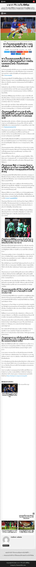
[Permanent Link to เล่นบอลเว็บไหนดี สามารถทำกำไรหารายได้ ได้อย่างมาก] (10, 525)
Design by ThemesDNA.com (18, 565)
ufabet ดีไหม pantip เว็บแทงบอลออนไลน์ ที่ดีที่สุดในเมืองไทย (9, 395)
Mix (24, 54)
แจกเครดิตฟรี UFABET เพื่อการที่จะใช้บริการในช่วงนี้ (26, 531)
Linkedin (19, 54)
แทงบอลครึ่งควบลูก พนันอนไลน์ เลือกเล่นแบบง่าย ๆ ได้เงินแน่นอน (26, 517)
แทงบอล (22, 49)
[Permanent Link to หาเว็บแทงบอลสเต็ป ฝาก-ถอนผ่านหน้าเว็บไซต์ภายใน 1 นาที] (18, 28)
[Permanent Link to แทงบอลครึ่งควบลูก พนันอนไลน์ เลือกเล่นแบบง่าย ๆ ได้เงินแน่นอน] (26, 449)
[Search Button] (34, 2)
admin (7, 49)
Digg (14, 54)
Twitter (7, 51)
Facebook (14, 51)
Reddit (26, 51)
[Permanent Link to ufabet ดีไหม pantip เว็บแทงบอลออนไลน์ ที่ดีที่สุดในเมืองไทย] (10, 388)
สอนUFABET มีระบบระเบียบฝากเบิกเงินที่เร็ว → (18, 552)
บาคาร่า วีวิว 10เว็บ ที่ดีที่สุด (18, 5)
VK (30, 51)
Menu (4, 1)
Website (6, 545)
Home (5, 41)
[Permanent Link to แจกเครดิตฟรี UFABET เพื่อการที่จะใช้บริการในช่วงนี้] (26, 525)
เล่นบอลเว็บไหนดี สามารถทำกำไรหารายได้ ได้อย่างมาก (9, 531)
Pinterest (20, 51)
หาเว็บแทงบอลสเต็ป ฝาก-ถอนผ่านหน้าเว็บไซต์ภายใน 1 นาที (18, 45)
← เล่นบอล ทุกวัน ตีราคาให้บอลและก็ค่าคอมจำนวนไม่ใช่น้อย (18, 555)
